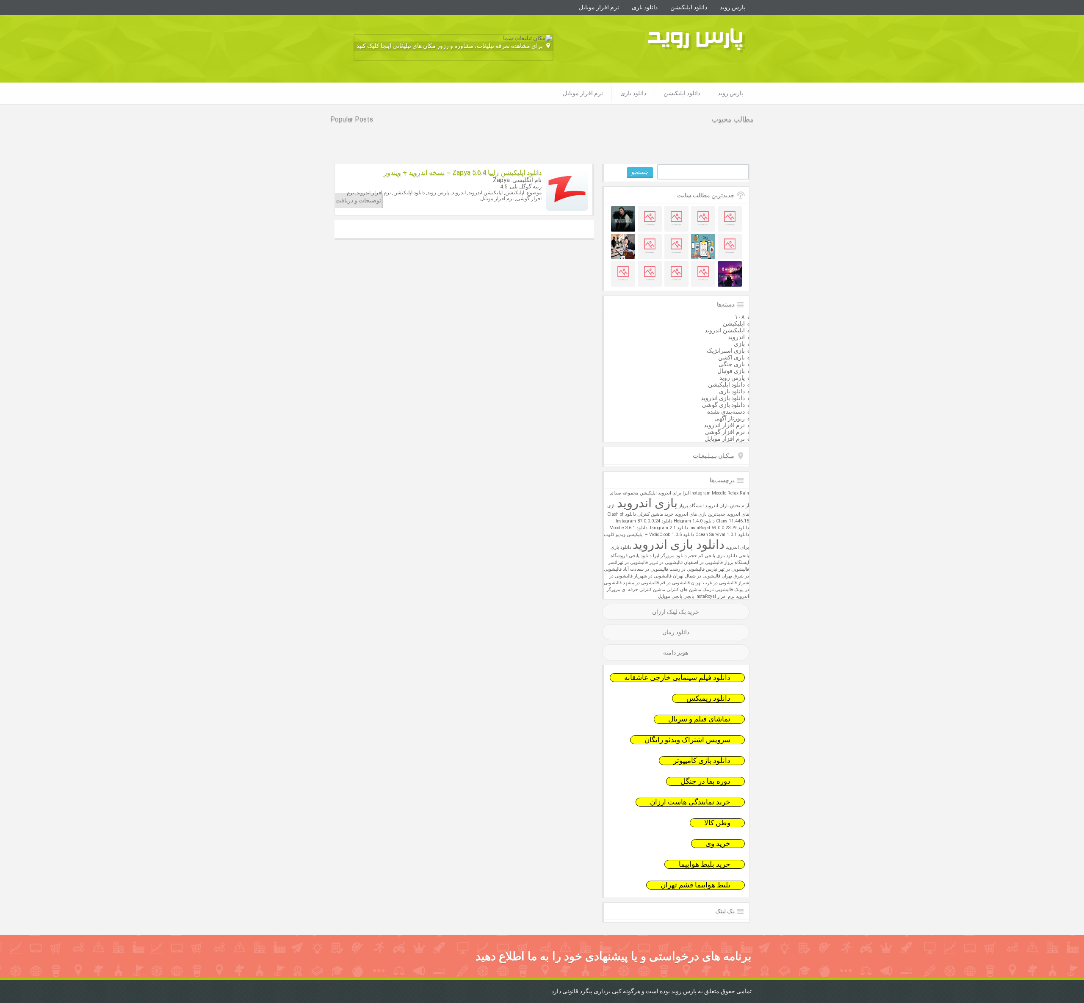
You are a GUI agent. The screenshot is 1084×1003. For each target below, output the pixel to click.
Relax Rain (738, 493)
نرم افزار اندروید (724, 425)
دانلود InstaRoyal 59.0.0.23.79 (719, 528)
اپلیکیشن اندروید (725, 330)
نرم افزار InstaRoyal (715, 596)
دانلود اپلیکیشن (688, 7)
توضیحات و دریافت (358, 200)
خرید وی (717, 844)
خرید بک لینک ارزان (675, 611)
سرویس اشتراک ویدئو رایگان (687, 740)
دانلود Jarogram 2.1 (668, 528)
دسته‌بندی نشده (726, 411)
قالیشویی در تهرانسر (628, 562)
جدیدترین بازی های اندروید (700, 514)
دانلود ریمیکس (708, 698)
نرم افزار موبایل (599, 7)
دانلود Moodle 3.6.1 (628, 528)
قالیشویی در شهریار (653, 576)
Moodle (719, 493)
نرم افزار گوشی (725, 431)
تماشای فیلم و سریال (699, 719)
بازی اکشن (731, 357)
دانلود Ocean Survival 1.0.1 (722, 534)
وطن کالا (717, 823)
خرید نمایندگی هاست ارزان (690, 802)
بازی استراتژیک (726, 350)
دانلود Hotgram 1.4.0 (694, 521)
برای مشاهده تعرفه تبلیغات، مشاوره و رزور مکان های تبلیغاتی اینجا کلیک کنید (450, 45)
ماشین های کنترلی (683, 589)
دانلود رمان (675, 632)
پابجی (688, 596)
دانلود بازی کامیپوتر (701, 761)
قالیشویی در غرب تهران (714, 583)
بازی (739, 343)
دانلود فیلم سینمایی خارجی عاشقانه (677, 678)
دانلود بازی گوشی (723, 404)
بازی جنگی (732, 364)
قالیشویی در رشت (687, 569)
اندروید (736, 337)
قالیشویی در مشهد (641, 583)
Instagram (700, 493)
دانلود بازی (645, 7)
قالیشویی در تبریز (666, 562)
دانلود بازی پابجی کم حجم (712, 555)
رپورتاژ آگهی (729, 418)
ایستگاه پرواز (691, 505)
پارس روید (732, 7)
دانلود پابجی (640, 555)
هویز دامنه (675, 652)
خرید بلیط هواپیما (704, 864)
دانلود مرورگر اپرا (670, 555)
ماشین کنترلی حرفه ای (643, 589)
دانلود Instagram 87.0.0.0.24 (644, 521)
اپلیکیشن (734, 323)
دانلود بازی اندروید (723, 398)
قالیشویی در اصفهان (703, 562)
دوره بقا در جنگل (705, 781)
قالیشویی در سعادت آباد (645, 569)
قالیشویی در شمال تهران (696, 576)
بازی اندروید (647, 503)
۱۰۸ (740, 316)
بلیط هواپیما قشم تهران (695, 885)
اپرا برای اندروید (673, 493)
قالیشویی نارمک (717, 589)
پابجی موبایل (670, 596)
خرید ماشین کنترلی (655, 514)
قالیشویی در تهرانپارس (727, 569)
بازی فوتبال (731, 370)
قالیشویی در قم (675, 583)
